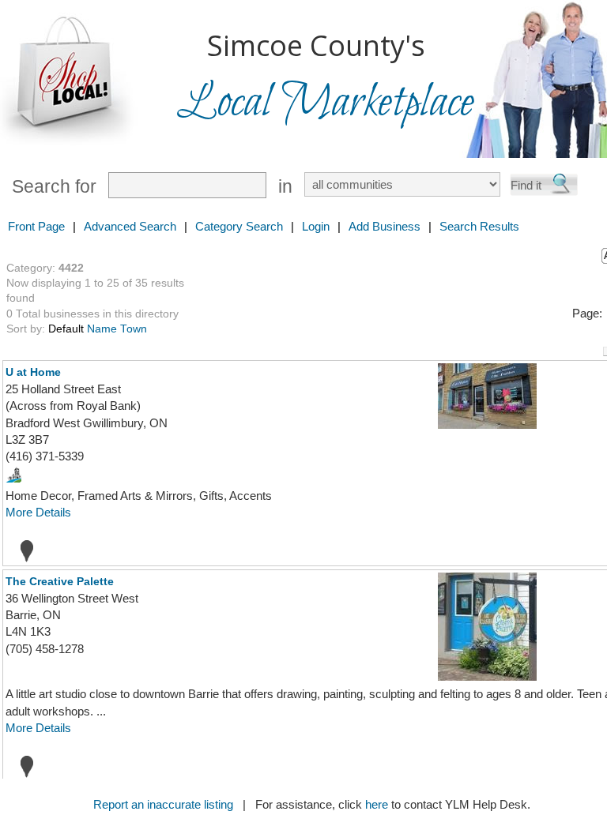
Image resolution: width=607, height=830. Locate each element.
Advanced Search (130, 226)
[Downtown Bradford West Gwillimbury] (13, 473)
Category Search (239, 226)
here (376, 804)
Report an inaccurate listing (163, 804)
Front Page (36, 226)
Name (102, 329)
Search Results (479, 226)
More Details (38, 512)
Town (133, 329)
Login (316, 226)
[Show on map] (22, 550)
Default (66, 329)
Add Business (384, 226)
